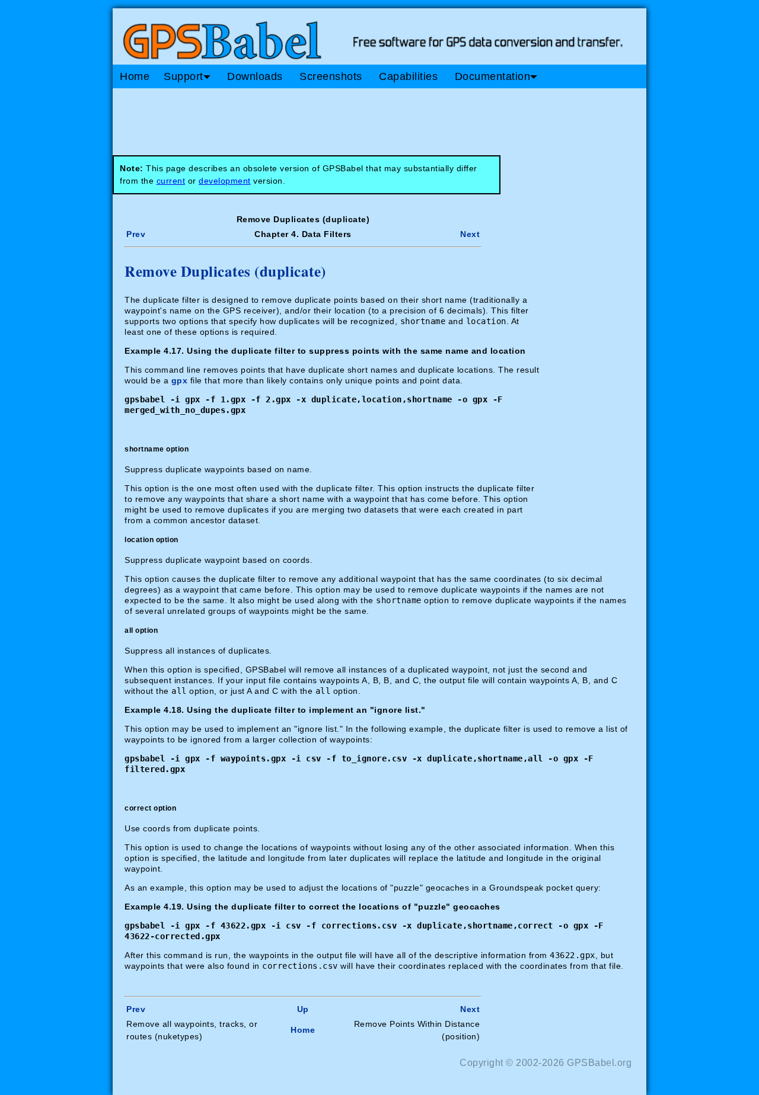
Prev (135, 234)
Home (134, 76)
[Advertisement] (338, 117)
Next (470, 234)
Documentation (493, 76)
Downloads (255, 76)
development (225, 180)
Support (183, 76)
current (171, 180)
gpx (179, 380)
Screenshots (330, 76)
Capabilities (408, 76)
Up (303, 1009)
